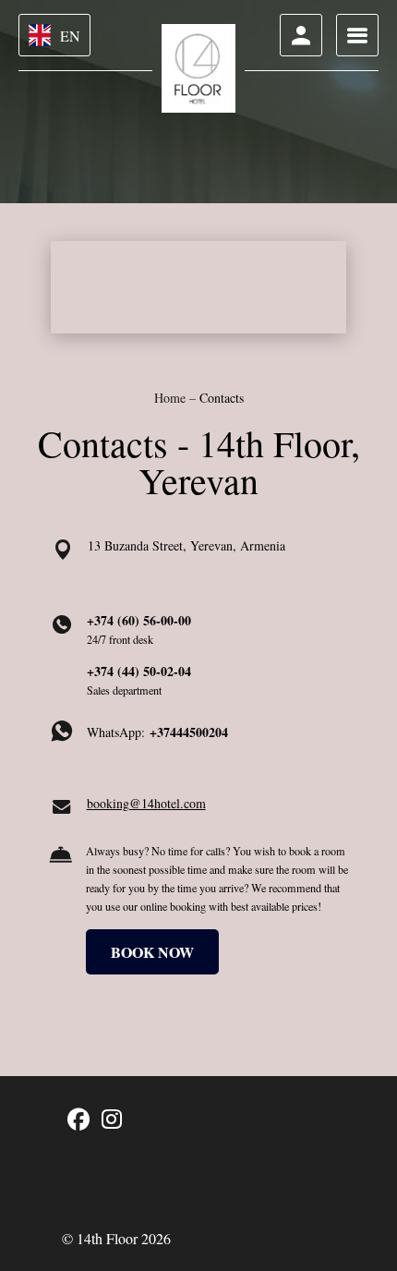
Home (171, 397)
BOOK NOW (152, 951)
